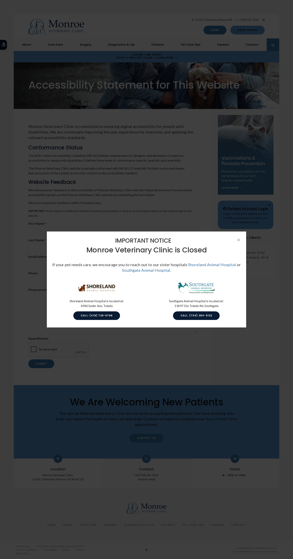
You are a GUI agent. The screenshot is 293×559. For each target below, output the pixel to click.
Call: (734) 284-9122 (196, 315)
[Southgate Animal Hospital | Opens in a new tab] (196, 293)
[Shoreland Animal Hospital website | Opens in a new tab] (97, 293)
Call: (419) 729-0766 (97, 315)
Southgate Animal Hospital (146, 270)
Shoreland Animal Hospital (212, 264)
